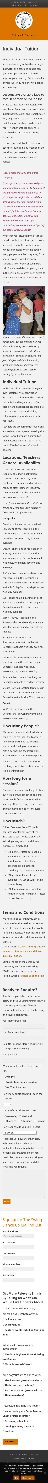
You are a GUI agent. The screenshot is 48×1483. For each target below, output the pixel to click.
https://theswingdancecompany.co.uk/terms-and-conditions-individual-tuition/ (24, 951)
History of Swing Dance (18, 1454)
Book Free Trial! (16, 5)
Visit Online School (31, 5)
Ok (16, 1478)
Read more (27, 1478)
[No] (45, 1473)
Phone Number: (12, 1264)
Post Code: (8, 1275)
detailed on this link (33, 975)
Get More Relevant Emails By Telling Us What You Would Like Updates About (23, 1297)
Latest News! (32, 2)
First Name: (9, 1242)
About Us (34, 1454)
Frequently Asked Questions (24, 1458)
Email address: (11, 1231)
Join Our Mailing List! (18, 2)
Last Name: (9, 1253)
